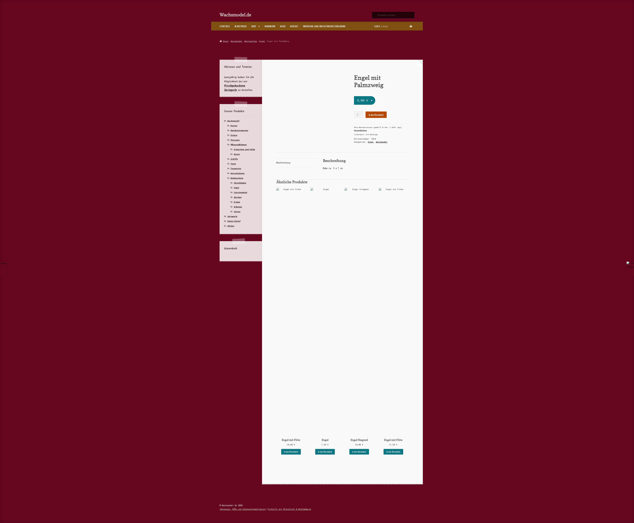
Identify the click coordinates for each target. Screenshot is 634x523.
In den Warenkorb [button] (291, 451)
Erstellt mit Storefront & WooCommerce (289, 509)
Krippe (237, 202)
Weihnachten (251, 41)
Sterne (237, 211)
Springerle (232, 216)
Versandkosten (360, 130)
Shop (253, 26)
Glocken (238, 197)
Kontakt (294, 26)
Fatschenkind (240, 192)
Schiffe (234, 159)
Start (226, 41)
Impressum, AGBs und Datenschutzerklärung (324, 26)
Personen (235, 140)
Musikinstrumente (239, 130)
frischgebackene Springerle (234, 88)
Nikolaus (238, 206)
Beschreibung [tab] (283, 163)
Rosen (237, 154)
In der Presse (241, 26)
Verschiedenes (237, 173)
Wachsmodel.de (235, 14)
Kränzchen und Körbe (244, 149)
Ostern (233, 135)
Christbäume (240, 183)
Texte (233, 163)
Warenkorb (269, 26)
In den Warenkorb (376, 114)
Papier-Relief (233, 221)
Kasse (282, 26)
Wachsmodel (236, 41)
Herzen (233, 125)
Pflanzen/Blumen (238, 144)
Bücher (230, 226)
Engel (262, 41)
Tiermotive (235, 168)
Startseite (225, 26)
